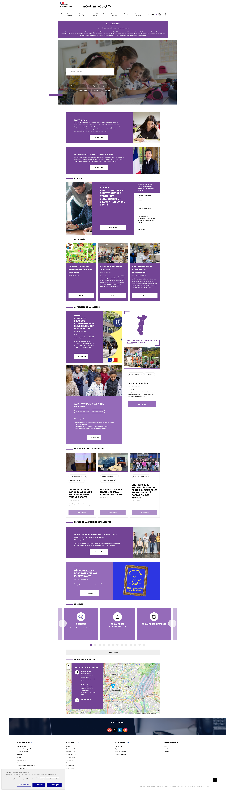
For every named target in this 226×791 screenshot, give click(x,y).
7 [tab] (117, 645)
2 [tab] (95, 645)
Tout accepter (54, 785)
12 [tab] (139, 645)
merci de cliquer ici (123, 28)
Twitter (166, 746)
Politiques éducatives (138, 14)
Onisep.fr (19, 754)
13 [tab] (144, 645)
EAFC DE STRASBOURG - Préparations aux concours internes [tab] (146, 198)
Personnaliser (24, 785)
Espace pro (118, 749)
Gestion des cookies (195, 786)
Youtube (166, 749)
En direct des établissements (78, 476)
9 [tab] (126, 645)
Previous (63, 623)
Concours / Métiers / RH (114, 14)
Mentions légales (205, 786)
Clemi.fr (19, 763)
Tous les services (113, 652)
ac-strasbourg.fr (97, 6)
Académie (61, 14)
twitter (115, 730)
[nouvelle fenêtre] (117, 624)
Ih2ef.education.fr (22, 768)
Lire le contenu (81, 356)
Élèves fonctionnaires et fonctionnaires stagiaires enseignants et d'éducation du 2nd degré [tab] (147, 187)
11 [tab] (135, 645)
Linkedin (166, 751)
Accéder (81, 295)
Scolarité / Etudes (95, 14)
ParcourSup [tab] (141, 230)
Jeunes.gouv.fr (70, 765)
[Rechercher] (159, 14)
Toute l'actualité (119, 746)
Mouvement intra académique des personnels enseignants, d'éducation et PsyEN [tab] (146, 219)
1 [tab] (91, 645)
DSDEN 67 (96, 90)
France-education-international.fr (26, 765)
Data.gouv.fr (69, 760)
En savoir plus (99, 137)
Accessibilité (165, 14)
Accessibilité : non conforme (164, 786)
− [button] (68, 668)
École (82, 86)
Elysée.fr (68, 746)
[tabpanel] (100, 208)
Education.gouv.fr (22, 746)
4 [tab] (104, 645)
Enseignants (71, 90)
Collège (93, 86)
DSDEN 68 (107, 90)
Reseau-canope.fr (21, 760)
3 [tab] (100, 645)
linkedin (120, 730)
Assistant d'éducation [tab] (144, 208)
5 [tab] (109, 645)
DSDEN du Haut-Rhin (120, 754)
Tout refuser (39, 785)
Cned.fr (19, 757)
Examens (105, 14)
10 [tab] (131, 645)
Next (172, 623)
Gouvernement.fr (70, 749)
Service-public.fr (70, 751)
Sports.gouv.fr (70, 768)
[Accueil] (67, 6)
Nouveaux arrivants (69, 14)
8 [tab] (122, 645)
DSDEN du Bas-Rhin (120, 751)
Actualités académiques (82, 411)
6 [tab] (113, 645)
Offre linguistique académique (82, 14)
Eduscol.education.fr (22, 751)
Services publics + (70, 754)
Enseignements (128, 14)
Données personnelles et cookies (49, 777)
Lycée (104, 86)
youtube (109, 730)
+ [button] (68, 665)
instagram (125, 730)
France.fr (68, 763)
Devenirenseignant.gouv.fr (24, 749)
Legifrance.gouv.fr (71, 757)
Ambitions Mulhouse (84, 90)
